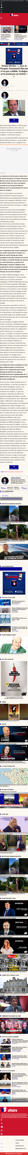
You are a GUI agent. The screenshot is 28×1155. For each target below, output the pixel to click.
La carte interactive (8, 766)
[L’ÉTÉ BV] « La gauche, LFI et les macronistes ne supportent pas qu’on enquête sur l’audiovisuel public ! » (13, 762)
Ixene (13, 620)
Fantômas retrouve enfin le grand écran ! (9, 720)
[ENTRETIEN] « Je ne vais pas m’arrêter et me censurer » (13, 954)
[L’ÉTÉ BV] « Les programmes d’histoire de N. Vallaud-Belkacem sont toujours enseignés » (20, 36)
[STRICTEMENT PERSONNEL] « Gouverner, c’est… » (12, 653)
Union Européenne (23, 90)
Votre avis (5, 814)
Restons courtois (7, 659)
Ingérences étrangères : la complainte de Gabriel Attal (13, 1012)
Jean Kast (14, 1066)
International (17, 90)
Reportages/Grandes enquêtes (11, 503)
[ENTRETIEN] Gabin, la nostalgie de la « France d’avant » (13, 971)
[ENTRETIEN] (14, 917)
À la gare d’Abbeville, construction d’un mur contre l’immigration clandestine (6, 36)
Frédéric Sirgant (15, 630)
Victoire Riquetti (15, 612)
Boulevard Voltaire (15, 603)
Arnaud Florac (14, 1043)
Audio (6, 90)
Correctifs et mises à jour (10, 975)
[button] (14, 561)
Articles (2, 90)
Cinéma (4, 702)
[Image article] (7, 29)
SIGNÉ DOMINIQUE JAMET (9, 635)
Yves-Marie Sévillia (15, 1058)
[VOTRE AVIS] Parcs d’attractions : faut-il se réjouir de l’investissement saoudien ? (12, 852)
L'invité (4, 724)
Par (5, 39)
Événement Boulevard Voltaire (11, 1016)
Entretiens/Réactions (11, 90)
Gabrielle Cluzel (15, 1079)
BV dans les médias (8, 789)
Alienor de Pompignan (16, 1051)
